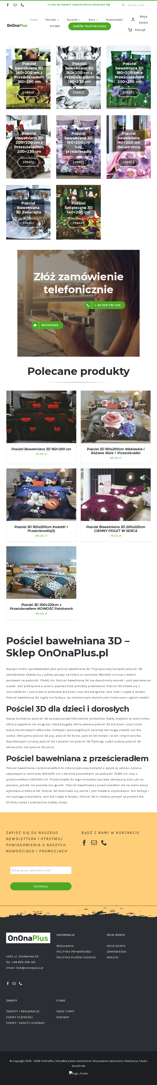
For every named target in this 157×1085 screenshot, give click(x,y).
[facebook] (7, 5)
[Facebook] (7, 983)
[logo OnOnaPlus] (17, 24)
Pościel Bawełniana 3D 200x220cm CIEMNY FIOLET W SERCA (115, 529)
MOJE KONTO (116, 946)
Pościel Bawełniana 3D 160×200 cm (41, 449)
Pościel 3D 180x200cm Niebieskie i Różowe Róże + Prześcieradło (116, 451)
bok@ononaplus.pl (30, 968)
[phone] (22, 5)
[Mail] (14, 983)
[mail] (15, 5)
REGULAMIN (65, 946)
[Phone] (20, 983)
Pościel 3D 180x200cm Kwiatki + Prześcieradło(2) (41, 529)
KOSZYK (112, 957)
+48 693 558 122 (23, 962)
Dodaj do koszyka (38, 415)
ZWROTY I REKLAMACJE (22, 1011)
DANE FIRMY (65, 1011)
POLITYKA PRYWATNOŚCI (74, 951)
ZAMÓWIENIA (116, 951)
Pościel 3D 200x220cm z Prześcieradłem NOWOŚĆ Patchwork (41, 607)
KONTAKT (62, 1017)
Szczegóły (19, 419)
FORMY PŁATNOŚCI (19, 1017)
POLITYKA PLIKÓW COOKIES (76, 957)
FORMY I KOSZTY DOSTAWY (25, 1023)
